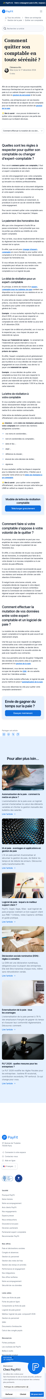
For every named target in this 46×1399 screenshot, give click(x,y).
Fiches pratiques (8, 1342)
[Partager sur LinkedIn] (4, 734)
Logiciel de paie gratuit (11, 1310)
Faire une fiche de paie (11, 1297)
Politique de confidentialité (15, 1387)
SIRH (4, 1322)
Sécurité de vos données (12, 1285)
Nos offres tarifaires (10, 1277)
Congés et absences (10, 1252)
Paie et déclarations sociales (13, 1248)
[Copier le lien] (18, 734)
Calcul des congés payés (12, 1330)
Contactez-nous (11, 1156)
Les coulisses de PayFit (11, 1347)
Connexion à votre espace (15, 1152)
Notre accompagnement (11, 1203)
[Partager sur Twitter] (13, 734)
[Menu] (41, 11)
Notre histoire (7, 1199)
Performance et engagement (13, 1269)
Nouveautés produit (10, 1355)
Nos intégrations (8, 1273)
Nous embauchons (9, 1220)
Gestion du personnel (10, 1256)
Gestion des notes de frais (12, 1260)
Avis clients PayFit (9, 1207)
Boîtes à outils (7, 1351)
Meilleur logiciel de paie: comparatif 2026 (18, 1314)
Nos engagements (9, 1211)
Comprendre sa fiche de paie (13, 1306)
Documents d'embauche (12, 1326)
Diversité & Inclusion (10, 1224)
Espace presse (8, 1215)
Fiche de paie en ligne (11, 1301)
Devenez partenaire (10, 1228)
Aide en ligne (10, 1160)
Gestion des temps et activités (14, 1265)
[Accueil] (7, 11)
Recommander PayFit (10, 1236)
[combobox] (23, 29)
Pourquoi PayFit (8, 1195)
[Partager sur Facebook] (9, 734)
